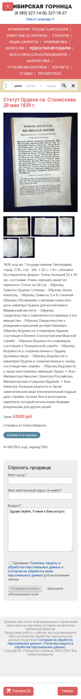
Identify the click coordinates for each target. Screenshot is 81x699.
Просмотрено (49, 73)
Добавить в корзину (22, 435)
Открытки (60, 35)
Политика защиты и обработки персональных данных (44, 645)
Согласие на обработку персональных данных (40, 641)
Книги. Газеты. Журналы (27, 35)
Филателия (15, 48)
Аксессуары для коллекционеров (38, 54)
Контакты (60, 67)
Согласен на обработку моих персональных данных (30, 573)
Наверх (67, 691)
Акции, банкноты (23, 42)
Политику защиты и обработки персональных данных (34, 565)
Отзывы (26, 73)
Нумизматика (55, 42)
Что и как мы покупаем (27, 67)
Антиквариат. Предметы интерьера (38, 29)
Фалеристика (38, 61)
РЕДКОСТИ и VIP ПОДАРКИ (50, 48)
